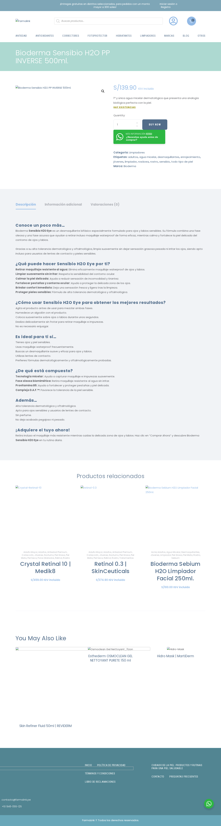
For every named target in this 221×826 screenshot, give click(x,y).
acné (154, 552)
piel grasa (60, 555)
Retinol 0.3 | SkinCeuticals (110, 567)
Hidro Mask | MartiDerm (175, 656)
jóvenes (118, 161)
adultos (133, 157)
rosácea (143, 161)
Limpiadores (137, 152)
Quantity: (119, 115)
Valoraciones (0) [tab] (105, 204)
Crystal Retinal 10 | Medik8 (45, 567)
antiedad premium (57, 552)
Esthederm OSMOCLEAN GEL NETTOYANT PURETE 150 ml (110, 658)
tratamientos (126, 557)
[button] (103, 91)
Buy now (155, 124)
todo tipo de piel (182, 161)
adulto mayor (30, 552)
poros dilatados (46, 557)
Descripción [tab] (26, 204)
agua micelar (147, 157)
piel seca (32, 557)
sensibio (164, 161)
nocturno (49, 555)
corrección (27, 555)
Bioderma (130, 166)
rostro (154, 161)
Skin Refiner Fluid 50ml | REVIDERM (45, 726)
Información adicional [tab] (63, 204)
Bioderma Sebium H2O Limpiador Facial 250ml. (175, 571)
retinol (58, 557)
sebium (175, 557)
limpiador (131, 161)
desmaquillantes (168, 157)
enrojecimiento (190, 157)
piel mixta (188, 555)
